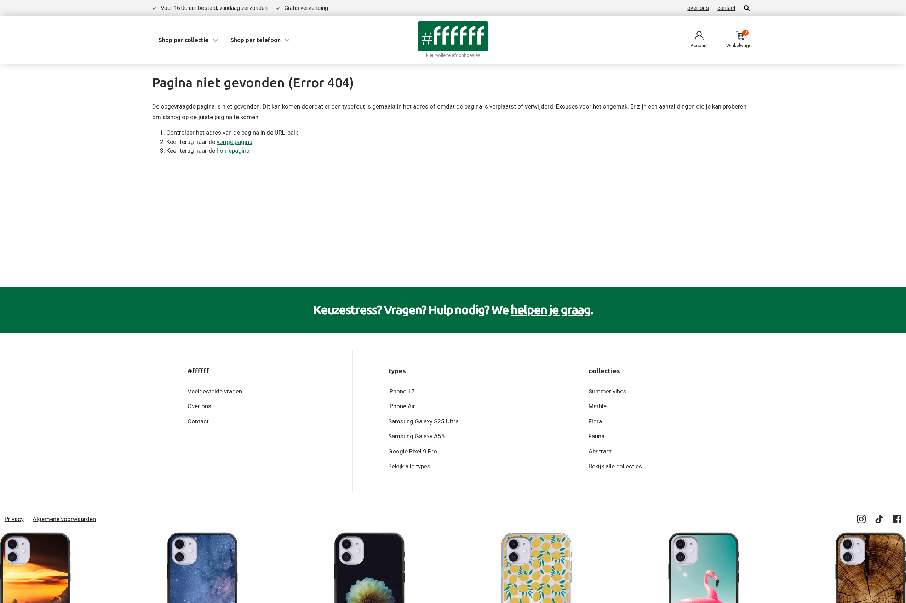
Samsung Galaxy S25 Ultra (423, 421)
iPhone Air (401, 406)
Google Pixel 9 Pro (412, 451)
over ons (698, 8)
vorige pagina (234, 141)
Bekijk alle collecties (615, 466)
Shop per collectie (183, 39)
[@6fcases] (862, 520)
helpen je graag (550, 310)
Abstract (600, 451)
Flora (595, 421)
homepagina (233, 150)
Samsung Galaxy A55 (416, 436)
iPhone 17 (401, 391)
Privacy (14, 518)
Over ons (199, 406)
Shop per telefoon (255, 39)
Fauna (596, 436)
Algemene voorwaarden (64, 518)
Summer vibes (607, 391)
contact (726, 8)
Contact (198, 421)
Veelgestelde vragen (215, 391)
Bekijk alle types (409, 466)
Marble (598, 406)
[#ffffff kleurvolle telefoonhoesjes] (453, 36)
